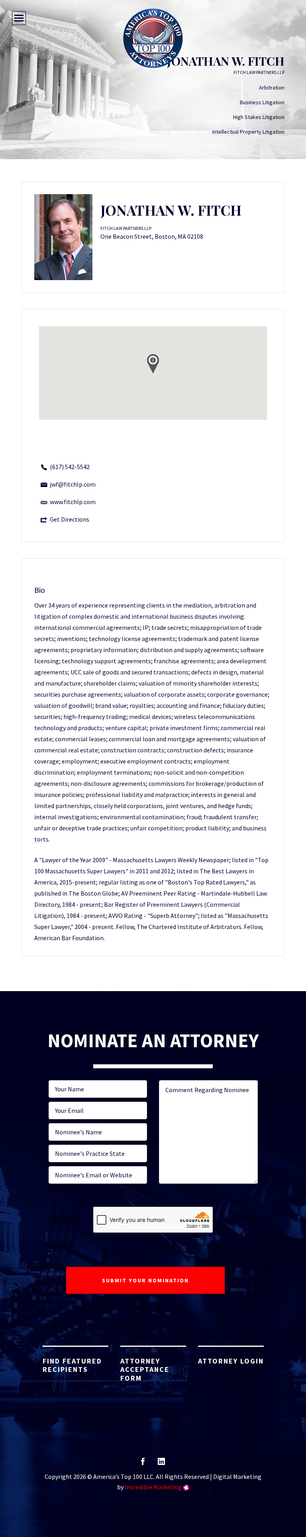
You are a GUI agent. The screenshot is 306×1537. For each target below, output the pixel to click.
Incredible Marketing (153, 1487)
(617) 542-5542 (70, 467)
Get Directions (69, 519)
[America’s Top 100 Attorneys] (153, 38)
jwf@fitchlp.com (73, 484)
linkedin (161, 1464)
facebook (143, 1464)
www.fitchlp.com (73, 502)
